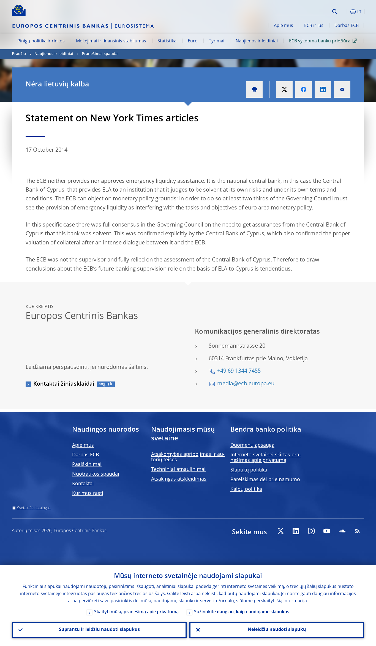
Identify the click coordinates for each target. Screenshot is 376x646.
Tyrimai (216, 41)
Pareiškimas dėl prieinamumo (265, 479)
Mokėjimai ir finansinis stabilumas (111, 41)
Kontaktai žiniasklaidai (63, 384)
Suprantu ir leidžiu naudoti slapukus (99, 630)
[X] (280, 531)
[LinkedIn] (296, 531)
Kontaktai (83, 483)
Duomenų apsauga (252, 445)
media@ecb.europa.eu (245, 384)
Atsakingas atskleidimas (178, 479)
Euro (193, 41)
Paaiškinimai (87, 464)
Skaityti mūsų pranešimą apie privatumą (136, 612)
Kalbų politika (246, 489)
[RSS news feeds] (357, 531)
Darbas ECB (346, 26)
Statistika (166, 41)
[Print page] (254, 89)
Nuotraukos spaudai (95, 474)
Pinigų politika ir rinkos (41, 41)
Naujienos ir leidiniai (257, 41)
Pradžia (19, 54)
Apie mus (283, 26)
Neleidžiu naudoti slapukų (277, 630)
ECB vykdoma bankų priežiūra (319, 41)
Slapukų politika (248, 470)
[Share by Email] (342, 89)
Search (334, 12)
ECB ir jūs (313, 26)
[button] (345, 11)
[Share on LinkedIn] (323, 89)
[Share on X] (284, 89)
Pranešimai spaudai (100, 54)
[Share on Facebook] (303, 89)
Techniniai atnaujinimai (178, 469)
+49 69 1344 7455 (239, 371)
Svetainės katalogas (34, 508)
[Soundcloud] (342, 531)
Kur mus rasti (87, 493)
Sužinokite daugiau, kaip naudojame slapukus (241, 612)
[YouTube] (326, 531)
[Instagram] (311, 531)
